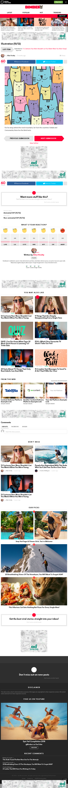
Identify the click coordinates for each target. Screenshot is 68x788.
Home (23, 778)
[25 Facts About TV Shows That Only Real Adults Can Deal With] (25, 22)
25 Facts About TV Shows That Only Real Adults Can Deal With (25, 29)
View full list (34, 143)
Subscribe (34, 747)
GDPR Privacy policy (40, 778)
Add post (62, 16)
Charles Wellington (7, 767)
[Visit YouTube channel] (34, 721)
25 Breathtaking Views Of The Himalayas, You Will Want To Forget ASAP (34, 574)
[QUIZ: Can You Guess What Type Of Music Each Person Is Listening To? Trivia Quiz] (17, 331)
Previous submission (19, 138)
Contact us (30, 778)
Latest (9, 12)
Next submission (48, 138)
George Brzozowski (8, 762)
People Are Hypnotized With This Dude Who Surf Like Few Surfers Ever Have (51, 466)
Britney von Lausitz (7, 757)
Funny (12, 313)
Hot (41, 12)
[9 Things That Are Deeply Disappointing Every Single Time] (51, 305)
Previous (1, 25)
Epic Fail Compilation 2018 (34, 741)
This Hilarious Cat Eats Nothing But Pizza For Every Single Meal (34, 607)
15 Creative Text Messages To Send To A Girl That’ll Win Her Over (42, 29)
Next (67, 25)
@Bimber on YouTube (34, 744)
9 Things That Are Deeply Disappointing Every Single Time (48, 317)
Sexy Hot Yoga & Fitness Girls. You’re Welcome (34, 541)
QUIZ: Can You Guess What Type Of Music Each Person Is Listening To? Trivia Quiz (15, 343)
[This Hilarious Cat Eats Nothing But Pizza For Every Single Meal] (34, 591)
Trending (57, 12)
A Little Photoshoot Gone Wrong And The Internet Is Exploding (58, 29)
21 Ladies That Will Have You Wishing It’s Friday (19, 769)
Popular (25, 12)
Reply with (65, 432)
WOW (12, 338)
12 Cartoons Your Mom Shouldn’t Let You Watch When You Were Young (8, 29)
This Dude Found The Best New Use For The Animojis (21, 759)
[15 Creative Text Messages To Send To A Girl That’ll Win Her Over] (42, 22)
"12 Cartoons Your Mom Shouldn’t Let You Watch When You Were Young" (45, 49)
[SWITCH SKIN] (48, 16)
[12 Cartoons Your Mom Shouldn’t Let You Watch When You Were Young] (8, 22)
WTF (46, 313)
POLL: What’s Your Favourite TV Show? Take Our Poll (48, 343)
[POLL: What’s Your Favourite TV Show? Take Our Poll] (51, 331)
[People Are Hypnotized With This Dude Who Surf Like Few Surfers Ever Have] (51, 455)
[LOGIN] (54, 16)
